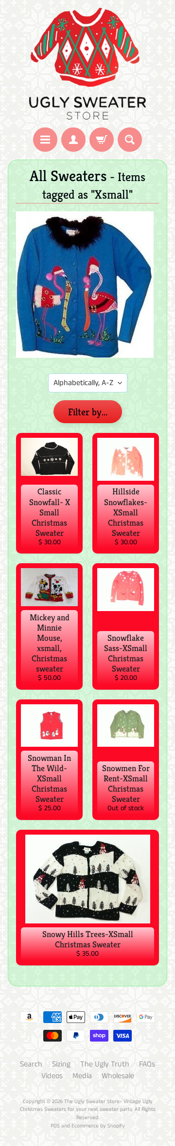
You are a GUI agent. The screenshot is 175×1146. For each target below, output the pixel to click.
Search (31, 1064)
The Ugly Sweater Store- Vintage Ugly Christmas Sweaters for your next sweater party (86, 1106)
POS (55, 1126)
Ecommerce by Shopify (98, 1126)
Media (82, 1076)
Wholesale (118, 1076)
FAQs (147, 1064)
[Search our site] (130, 139)
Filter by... (87, 412)
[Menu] (45, 139)
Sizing (61, 1064)
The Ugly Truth (104, 1064)
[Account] (73, 139)
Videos (52, 1076)
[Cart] (101, 139)
